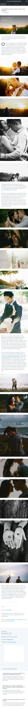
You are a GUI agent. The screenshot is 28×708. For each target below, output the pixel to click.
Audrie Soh (6, 12)
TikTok (19, 619)
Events (23, 4)
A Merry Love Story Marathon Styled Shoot (10, 356)
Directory (16, 4)
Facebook (7, 19)
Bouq (9, 4)
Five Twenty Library (11, 642)
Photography (10, 639)
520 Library (9, 36)
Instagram (9, 619)
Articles (3, 4)
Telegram (13, 619)
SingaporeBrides (14, 1)
